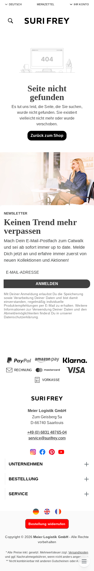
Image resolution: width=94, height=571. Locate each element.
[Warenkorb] (83, 20)
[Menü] (84, 561)
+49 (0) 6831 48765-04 (47, 432)
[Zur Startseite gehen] (47, 21)
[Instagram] (33, 452)
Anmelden (47, 284)
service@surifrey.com (47, 438)
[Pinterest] (52, 452)
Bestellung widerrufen (46, 524)
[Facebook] (42, 452)
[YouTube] (61, 452)
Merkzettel (45, 4)
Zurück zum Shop (47, 135)
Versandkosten (78, 552)
